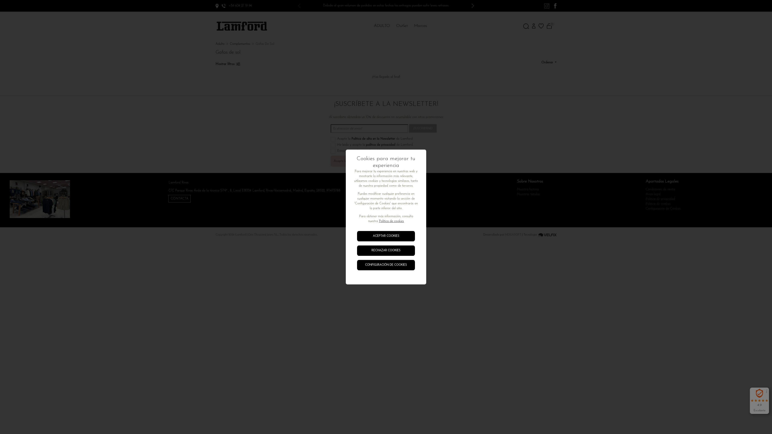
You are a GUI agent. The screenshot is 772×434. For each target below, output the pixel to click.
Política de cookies (391, 221)
